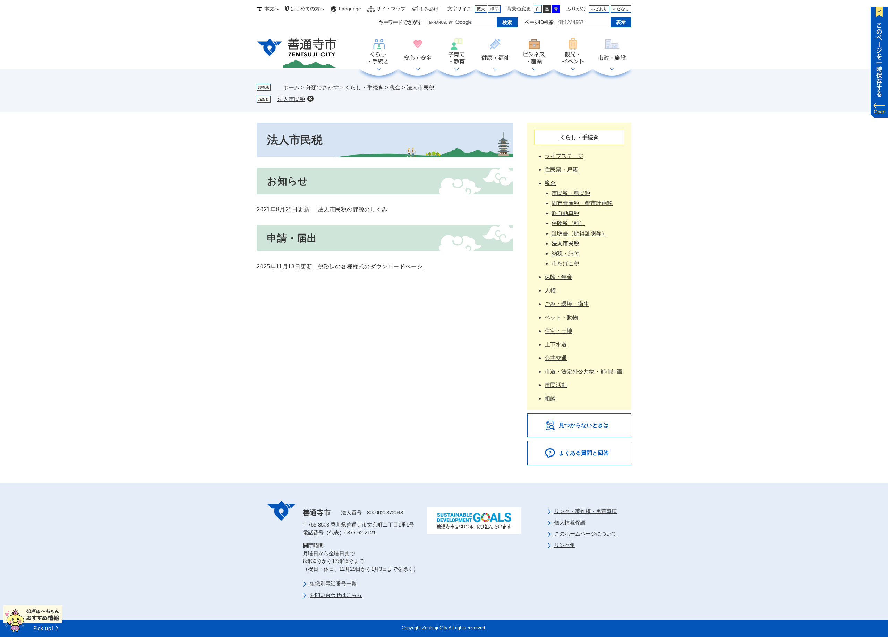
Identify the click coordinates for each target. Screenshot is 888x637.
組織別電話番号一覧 (333, 583)
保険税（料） (568, 223)
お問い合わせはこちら (336, 595)
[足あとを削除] (310, 98)
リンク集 (564, 545)
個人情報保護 (570, 522)
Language (350, 8)
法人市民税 (291, 99)
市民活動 (556, 385)
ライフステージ (564, 156)
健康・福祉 (495, 51)
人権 (550, 290)
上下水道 (556, 344)
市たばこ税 (565, 263)
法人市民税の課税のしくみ (353, 209)
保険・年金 (558, 277)
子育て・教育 (456, 51)
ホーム (289, 87)
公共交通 (556, 358)
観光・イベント (573, 51)
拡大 (481, 9)
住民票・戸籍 (561, 169)
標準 (494, 9)
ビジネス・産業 (534, 51)
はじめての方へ (308, 8)
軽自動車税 (565, 213)
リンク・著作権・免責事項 (585, 511)
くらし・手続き (378, 51)
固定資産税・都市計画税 (582, 203)
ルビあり (599, 9)
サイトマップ (390, 8)
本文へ (271, 8)
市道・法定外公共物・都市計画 (583, 371)
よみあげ (429, 8)
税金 (395, 87)
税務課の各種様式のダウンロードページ (370, 266)
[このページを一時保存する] (879, 60)
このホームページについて (585, 534)
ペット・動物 (561, 317)
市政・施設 (611, 51)
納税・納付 (565, 253)
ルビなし (621, 9)
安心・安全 (417, 51)
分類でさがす (322, 87)
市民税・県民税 (571, 193)
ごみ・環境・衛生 (567, 304)
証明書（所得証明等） (579, 233)
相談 (550, 398)
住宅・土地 (558, 331)
